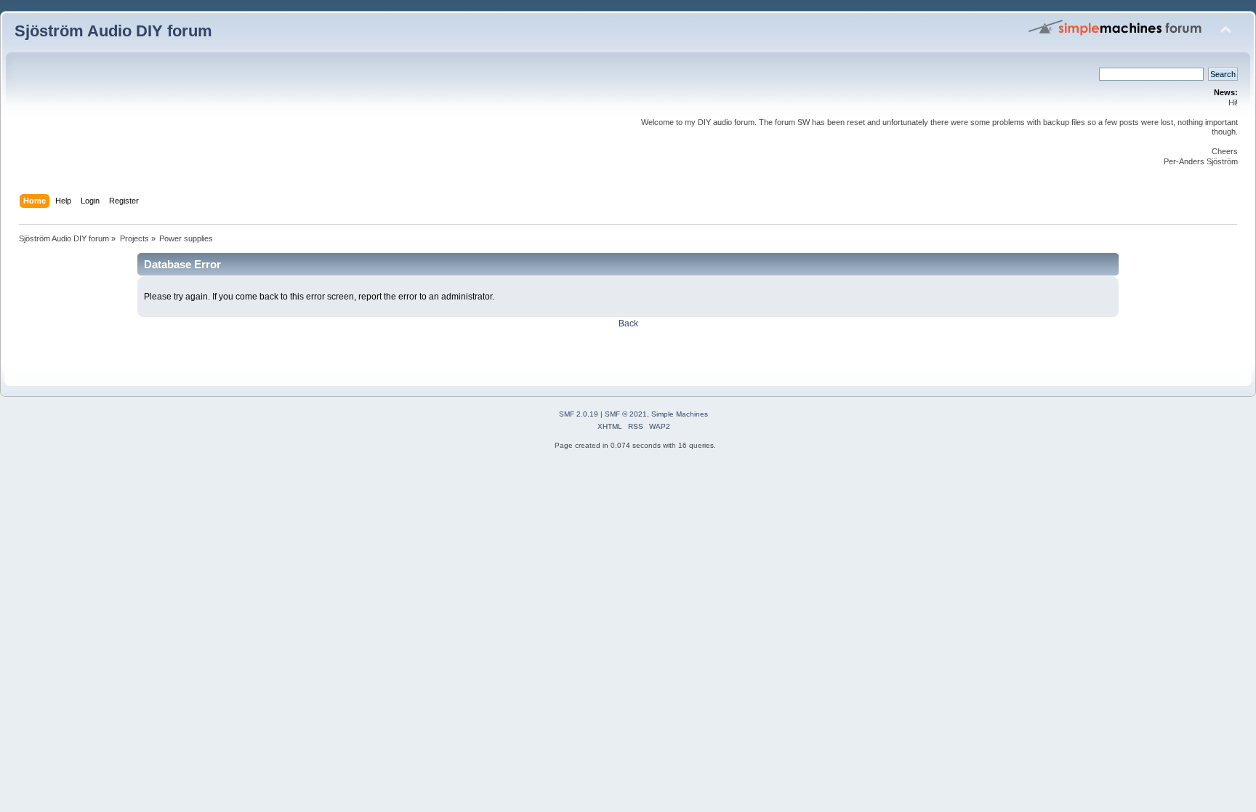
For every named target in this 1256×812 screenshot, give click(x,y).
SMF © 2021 (626, 414)
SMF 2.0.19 (578, 414)
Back (628, 323)
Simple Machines (679, 414)
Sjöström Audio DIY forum (113, 31)
